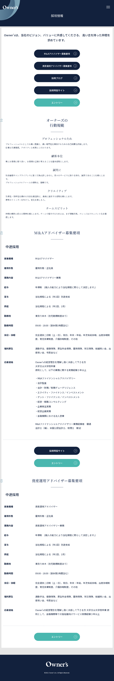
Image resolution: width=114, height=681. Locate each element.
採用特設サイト (57, 90)
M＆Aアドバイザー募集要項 (57, 53)
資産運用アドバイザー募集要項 (57, 65)
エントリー (57, 102)
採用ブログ (57, 78)
